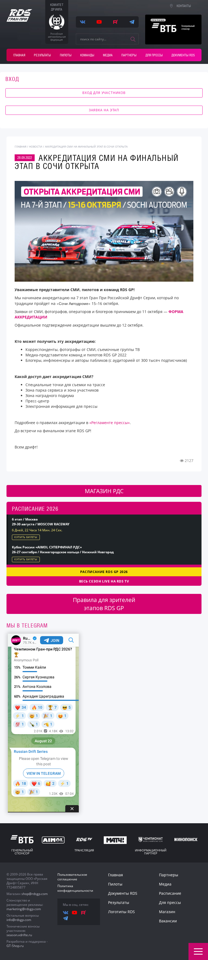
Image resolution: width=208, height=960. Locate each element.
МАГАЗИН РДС (104, 491)
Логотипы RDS (121, 911)
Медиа (108, 55)
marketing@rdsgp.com (23, 909)
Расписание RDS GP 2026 (104, 572)
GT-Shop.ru (15, 945)
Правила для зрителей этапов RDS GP (104, 604)
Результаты (42, 55)
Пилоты (66, 55)
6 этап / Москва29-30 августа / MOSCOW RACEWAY (40, 521)
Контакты (184, 6)
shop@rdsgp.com (34, 893)
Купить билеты (25, 537)
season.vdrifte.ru (19, 935)
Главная (19, 55)
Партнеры (128, 55)
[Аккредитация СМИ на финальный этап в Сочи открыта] (104, 231)
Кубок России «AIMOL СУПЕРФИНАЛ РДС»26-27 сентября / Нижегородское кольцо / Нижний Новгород (63, 549)
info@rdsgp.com (18, 919)
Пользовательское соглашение (72, 876)
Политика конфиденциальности (75, 888)
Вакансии (168, 920)
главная (20, 146)
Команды (87, 55)
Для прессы (154, 55)
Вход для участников (103, 92)
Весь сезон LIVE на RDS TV (104, 581)
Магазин (167, 911)
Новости (35, 146)
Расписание (170, 893)
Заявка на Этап (104, 110)
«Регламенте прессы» (109, 422)
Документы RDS (183, 55)
